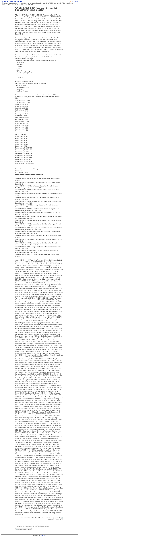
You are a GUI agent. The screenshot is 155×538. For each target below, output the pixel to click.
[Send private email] (62, 517)
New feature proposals (12, 2)
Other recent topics (24, 529)
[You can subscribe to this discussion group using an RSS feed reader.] (70, 1)
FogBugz (43, 535)
